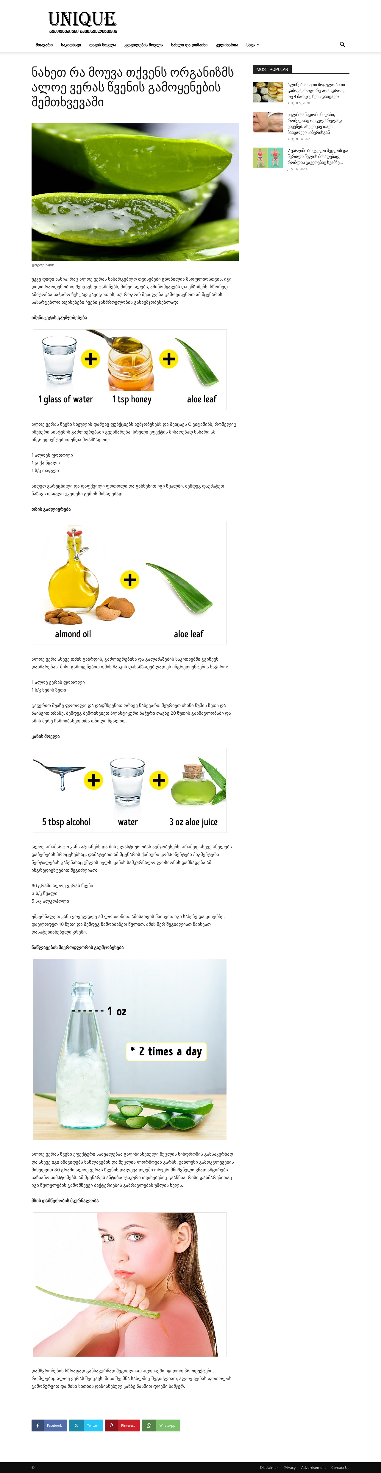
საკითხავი (71, 45)
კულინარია (227, 45)
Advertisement (313, 1467)
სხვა (250, 45)
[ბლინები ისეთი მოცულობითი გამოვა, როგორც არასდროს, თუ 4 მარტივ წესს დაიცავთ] (268, 92)
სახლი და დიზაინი (189, 45)
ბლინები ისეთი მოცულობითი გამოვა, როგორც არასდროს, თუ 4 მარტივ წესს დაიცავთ (316, 90)
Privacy (290, 1467)
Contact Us (340, 1467)
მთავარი (44, 45)
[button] (342, 45)
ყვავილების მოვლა (143, 45)
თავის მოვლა (102, 45)
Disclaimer (269, 1467)
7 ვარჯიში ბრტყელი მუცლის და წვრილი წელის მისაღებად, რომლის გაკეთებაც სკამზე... (318, 156)
